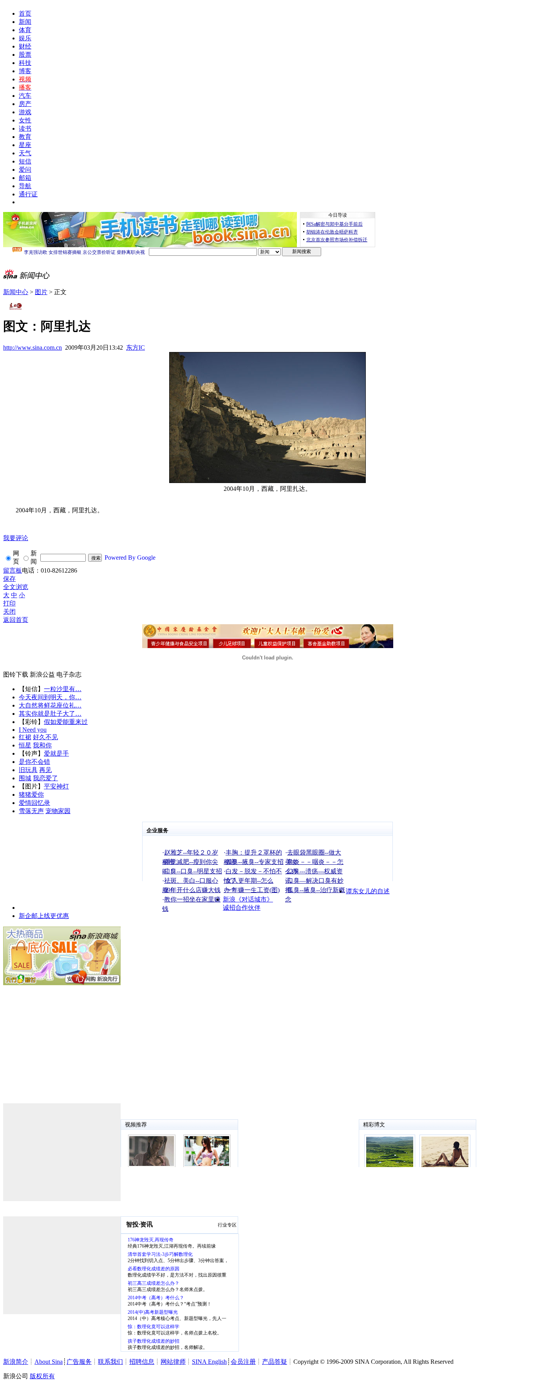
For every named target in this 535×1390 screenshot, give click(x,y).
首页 (25, 13)
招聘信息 (141, 1361)
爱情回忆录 (34, 802)
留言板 (12, 570)
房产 (25, 104)
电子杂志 (68, 674)
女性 (25, 120)
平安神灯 (56, 786)
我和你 (42, 745)
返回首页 (15, 619)
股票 (25, 54)
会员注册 (243, 1361)
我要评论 (15, 538)
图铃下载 (15, 674)
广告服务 (79, 1361)
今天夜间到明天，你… (50, 697)
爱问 (25, 169)
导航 (25, 186)
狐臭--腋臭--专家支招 (255, 861)
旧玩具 (28, 770)
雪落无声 (31, 811)
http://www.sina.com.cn (32, 347)
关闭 (9, 611)
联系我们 (110, 1361)
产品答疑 (274, 1361)
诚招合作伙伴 (241, 907)
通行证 (28, 194)
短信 (25, 161)
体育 (25, 30)
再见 (45, 770)
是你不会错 (34, 761)
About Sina (48, 1361)
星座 (25, 145)
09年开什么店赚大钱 (192, 890)
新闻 (25, 21)
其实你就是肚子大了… (50, 713)
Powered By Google (130, 557)
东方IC (135, 347)
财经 (25, 46)
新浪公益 (42, 674)
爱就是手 (56, 753)
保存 (9, 578)
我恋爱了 (45, 778)
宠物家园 (57, 811)
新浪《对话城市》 (248, 899)
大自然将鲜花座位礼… (50, 705)
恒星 (25, 745)
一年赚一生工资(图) (253, 890)
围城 (25, 778)
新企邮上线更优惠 (44, 915)
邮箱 (25, 177)
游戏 (25, 112)
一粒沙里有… (62, 689)
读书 (25, 128)
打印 (9, 603)
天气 (25, 153)
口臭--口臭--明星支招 (193, 871)
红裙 (25, 737)
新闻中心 (15, 292)
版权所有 (42, 1376)
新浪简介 (15, 1361)
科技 (25, 62)
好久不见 (45, 737)
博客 (25, 71)
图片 (41, 292)
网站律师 (173, 1361)
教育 (25, 136)
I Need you (33, 729)
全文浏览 (15, 587)
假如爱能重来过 (66, 721)
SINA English (209, 1361)
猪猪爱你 (31, 794)
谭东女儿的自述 (368, 891)
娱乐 (25, 38)
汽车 (25, 95)
